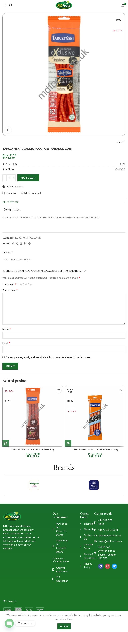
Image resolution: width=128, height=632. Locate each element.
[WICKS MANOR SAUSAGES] (94, 485)
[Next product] (124, 141)
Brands (64, 467)
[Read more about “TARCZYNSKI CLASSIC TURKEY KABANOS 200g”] (68, 443)
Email (6, 343)
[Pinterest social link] (21, 243)
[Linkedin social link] (25, 243)
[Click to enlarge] (8, 130)
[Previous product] (117, 141)
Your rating (9, 284)
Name (6, 329)
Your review (10, 290)
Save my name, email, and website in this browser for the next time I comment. (49, 357)
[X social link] (17, 243)
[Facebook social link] (13, 243)
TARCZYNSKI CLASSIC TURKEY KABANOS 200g (95, 449)
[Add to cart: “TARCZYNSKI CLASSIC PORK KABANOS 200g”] (5, 443)
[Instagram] (107, 566)
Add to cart (28, 177)
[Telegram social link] (29, 243)
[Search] (11, 5)
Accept (64, 626)
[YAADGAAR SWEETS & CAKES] (34, 485)
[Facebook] (101, 566)
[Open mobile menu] (4, 5)
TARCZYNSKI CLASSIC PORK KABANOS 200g (32, 449)
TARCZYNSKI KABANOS (28, 237)
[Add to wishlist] (59, 390)
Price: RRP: (9, 156)
